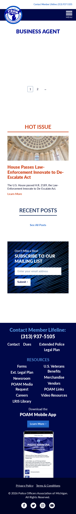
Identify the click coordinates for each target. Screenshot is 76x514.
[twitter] (33, 507)
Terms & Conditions (48, 485)
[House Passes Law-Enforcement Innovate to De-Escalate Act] (38, 148)
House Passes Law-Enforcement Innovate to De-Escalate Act (35, 172)
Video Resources (54, 395)
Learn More (14, 194)
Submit (21, 282)
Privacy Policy (24, 485)
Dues (27, 344)
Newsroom (21, 378)
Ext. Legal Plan (22, 372)
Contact (13, 344)
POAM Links (54, 389)
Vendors (54, 383)
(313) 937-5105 (65, 4)
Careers (22, 395)
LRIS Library (22, 401)
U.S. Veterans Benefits (54, 369)
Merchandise (54, 377)
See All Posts (38, 225)
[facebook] (24, 507)
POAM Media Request (22, 387)
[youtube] (52, 507)
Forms (22, 366)
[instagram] (42, 507)
